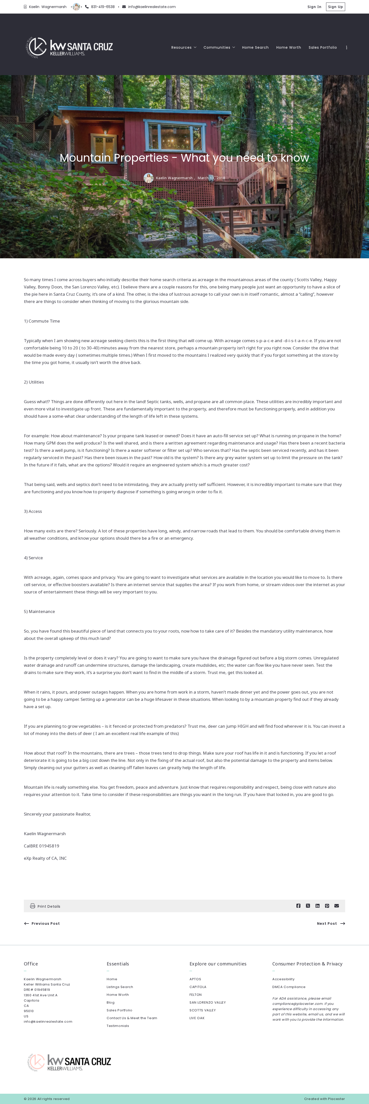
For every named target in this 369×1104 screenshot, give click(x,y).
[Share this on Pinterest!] (327, 906)
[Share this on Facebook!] (298, 906)
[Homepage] (69, 47)
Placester (336, 1098)
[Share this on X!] (308, 906)
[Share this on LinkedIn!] (317, 906)
